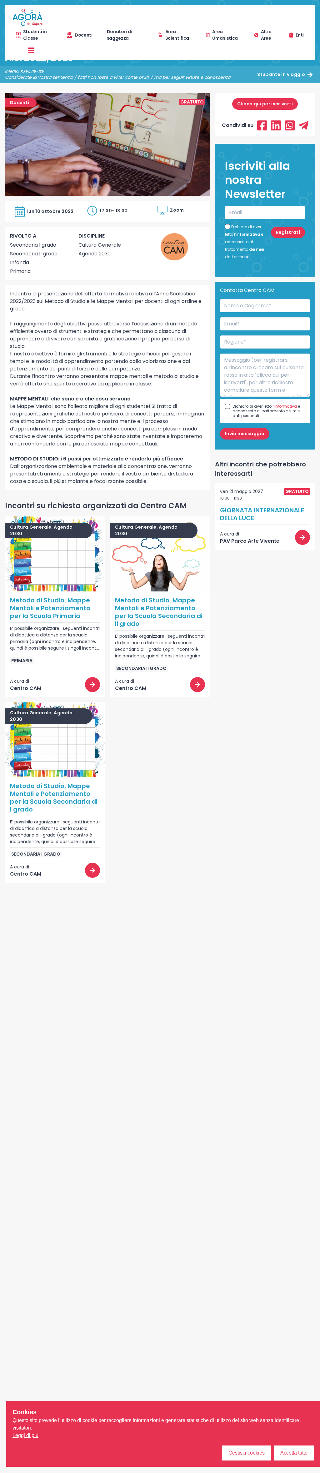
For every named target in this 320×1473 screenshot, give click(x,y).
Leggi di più (25, 1435)
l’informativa (247, 234)
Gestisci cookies (246, 1452)
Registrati (288, 232)
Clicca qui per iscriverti (265, 104)
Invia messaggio (244, 433)
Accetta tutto (294, 1452)
